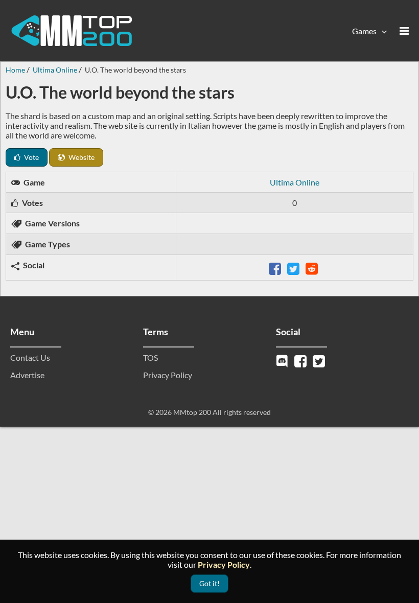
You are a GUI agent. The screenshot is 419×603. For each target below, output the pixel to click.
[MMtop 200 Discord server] (283, 360)
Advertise (27, 375)
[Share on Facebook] (276, 267)
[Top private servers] (71, 30)
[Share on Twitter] (294, 267)
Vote (30, 157)
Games (364, 31)
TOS (150, 357)
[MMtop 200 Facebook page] (301, 360)
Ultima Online (294, 182)
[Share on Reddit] (313, 267)
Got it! (209, 583)
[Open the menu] (404, 30)
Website (81, 157)
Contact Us (30, 357)
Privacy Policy (167, 375)
